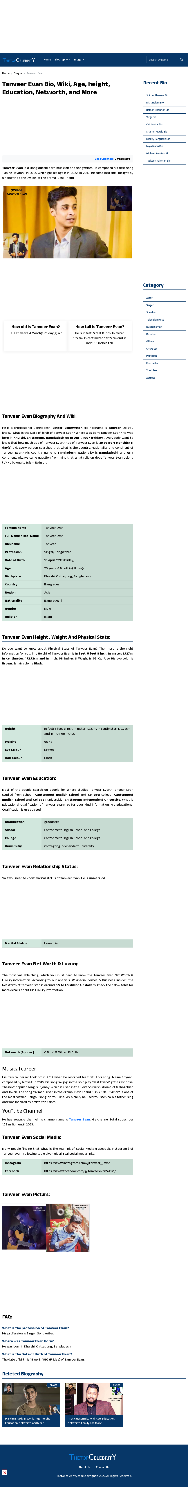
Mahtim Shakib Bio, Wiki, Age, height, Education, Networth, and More (27, 1421)
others (150, 341)
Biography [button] (61, 59)
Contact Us (102, 1467)
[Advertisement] (94, 25)
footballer (152, 363)
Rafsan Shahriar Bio (157, 109)
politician (151, 355)
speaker (151, 312)
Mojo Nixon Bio (154, 146)
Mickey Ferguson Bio (158, 138)
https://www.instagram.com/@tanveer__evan (77, 1163)
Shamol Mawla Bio (156, 131)
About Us (84, 1467)
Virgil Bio (151, 117)
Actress (150, 377)
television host (155, 319)
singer (18, 73)
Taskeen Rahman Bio (158, 160)
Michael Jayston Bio (157, 153)
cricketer (151, 348)
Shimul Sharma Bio (157, 95)
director (151, 334)
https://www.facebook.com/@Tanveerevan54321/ (80, 1171)
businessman (154, 326)
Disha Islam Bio (155, 102)
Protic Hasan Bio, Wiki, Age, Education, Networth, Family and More (91, 1421)
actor (149, 297)
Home (47, 59)
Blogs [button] (78, 59)
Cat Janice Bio (154, 124)
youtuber (151, 370)
